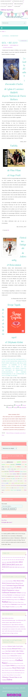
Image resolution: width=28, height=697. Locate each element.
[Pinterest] (20, 695)
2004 (21, 559)
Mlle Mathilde (23, 407)
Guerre (8, 473)
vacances (25, 487)
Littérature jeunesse (7, 3)
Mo (8, 230)
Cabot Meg (7, 651)
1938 (6, 557)
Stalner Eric (22, 672)
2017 (21, 565)
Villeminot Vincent (8, 677)
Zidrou (9, 679)
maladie (16, 478)
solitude (7, 487)
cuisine (13, 466)
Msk (24, 599)
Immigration (17, 476)
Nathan (5, 602)
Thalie (15, 407)
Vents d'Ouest (17, 606)
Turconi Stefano (10, 675)
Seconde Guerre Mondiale (15, 485)
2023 (19, 567)
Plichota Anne (18, 670)
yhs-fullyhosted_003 (21, 620)
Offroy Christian (5, 670)
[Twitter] (11, 695)
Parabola (16, 691)
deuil (16, 466)
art (15, 464)
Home (3, 31)
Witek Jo (16, 677)
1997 (6, 559)
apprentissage (12, 464)
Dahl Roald (19, 655)
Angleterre (3, 464)
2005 (23, 559)
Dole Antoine (12, 658)
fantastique (17, 471)
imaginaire (9, 476)
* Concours (17, 6)
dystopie (22, 466)
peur (5, 483)
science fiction (8, 485)
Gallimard (17, 590)
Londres (7, 478)
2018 (3, 567)
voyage (14, 490)
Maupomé (16, 665)
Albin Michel (17, 581)
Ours (23, 480)
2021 (13, 567)
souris (12, 487)
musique (5, 480)
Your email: (4, 503)
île (6, 476)
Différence (19, 466)
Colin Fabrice (4, 655)
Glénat (7, 433)
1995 (2, 559)
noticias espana (5, 622)
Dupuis (12, 588)
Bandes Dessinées (6, 1)
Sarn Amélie (17, 672)
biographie (23, 464)
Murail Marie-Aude (18, 668)
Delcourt (21, 585)
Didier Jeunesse (6, 588)
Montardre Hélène (8, 668)
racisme (25, 483)
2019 (7, 567)
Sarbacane (14, 604)
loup (9, 478)
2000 (13, 559)
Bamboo (13, 583)
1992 (20, 557)
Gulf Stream (11, 433)
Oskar (10, 602)
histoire (18, 473)
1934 (2, 557)
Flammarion (10, 590)
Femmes (3, 473)
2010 (13, 562)
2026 (2, 569)
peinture (3, 483)
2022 (16, 567)
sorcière (10, 487)
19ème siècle (4, 462)
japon (23, 476)
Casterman (9, 585)
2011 (17, 562)
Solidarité (4, 487)
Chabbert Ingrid (13, 653)
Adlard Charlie (4, 646)
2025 (23, 567)
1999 (10, 559)
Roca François (7, 672)
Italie (21, 476)
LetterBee (18, 405)
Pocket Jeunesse (15, 602)
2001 (15, 559)
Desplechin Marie (5, 658)
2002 (17, 559)
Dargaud (15, 585)
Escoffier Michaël (18, 658)
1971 (11, 557)
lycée (11, 478)
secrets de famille (23, 485)
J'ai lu (13, 595)
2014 (9, 564)
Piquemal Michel (12, 670)
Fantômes (24, 471)
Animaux (8, 464)
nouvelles (21, 480)
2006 (3, 562)
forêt (5, 473)
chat (25, 464)
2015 (13, 564)
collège (3, 466)
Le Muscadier (20, 597)
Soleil (22, 604)
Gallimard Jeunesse (9, 592)
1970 (10, 557)
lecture (25, 476)
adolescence (10, 462)
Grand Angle (23, 592)
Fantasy (21, 471)
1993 (22, 557)
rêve (4, 485)
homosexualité (24, 473)
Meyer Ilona (20, 665)
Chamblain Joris (20, 653)
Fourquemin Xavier (5, 660)
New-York (15, 480)
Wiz (21, 606)
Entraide (3, 471)
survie (18, 487)
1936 (4, 557)
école (25, 466)
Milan (22, 599)
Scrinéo (18, 604)
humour (4, 476)
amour (24, 462)
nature (11, 480)
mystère (8, 480)
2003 (19, 559)
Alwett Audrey (19, 646)
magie (14, 478)
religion (3, 485)
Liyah (24, 405)
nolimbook (22, 626)
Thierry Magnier (6, 606)
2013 (4, 564)
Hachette (9, 595)
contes (8, 466)
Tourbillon (12, 606)
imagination (12, 476)
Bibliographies (18, 3)
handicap (11, 473)
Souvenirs (15, 487)
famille (11, 471)
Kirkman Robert (17, 663)
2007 (5, 562)
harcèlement (14, 473)
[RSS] (14, 695)
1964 (8, 557)
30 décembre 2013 (14, 45)
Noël (18, 480)
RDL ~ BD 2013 (9, 42)
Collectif (8, 655)
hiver (21, 473)
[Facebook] (8, 695)
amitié (19, 462)
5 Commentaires (23, 40)
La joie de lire (8, 597)
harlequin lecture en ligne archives (10, 633)
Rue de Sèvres (8, 604)
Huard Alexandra (11, 663)
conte (5, 466)
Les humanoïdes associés (18, 433)
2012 (21, 562)
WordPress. (23, 691)
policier (10, 483)
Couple (10, 466)
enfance (9, 469)
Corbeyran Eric (13, 655)
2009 (10, 562)
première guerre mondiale (19, 483)
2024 (21, 567)
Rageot (19, 602)
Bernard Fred (16, 648)
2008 (8, 562)
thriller (23, 487)
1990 (18, 557)
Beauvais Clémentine (7, 648)
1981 (15, 557)
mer (18, 478)
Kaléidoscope (17, 595)
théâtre (20, 487)
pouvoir (13, 483)
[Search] (24, 23)
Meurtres (20, 478)
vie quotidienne (7, 490)
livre (4, 478)
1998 (8, 559)
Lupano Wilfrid (9, 665)
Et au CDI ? (3, 6)
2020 (10, 567)
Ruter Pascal (13, 672)
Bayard (18, 583)
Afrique (15, 462)
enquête (18, 469)
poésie (7, 483)
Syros (24, 604)
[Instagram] (17, 695)
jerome (10, 407)
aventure (18, 464)
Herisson (5, 45)
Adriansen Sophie (11, 646)
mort (23, 478)
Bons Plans (4, 520)
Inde (19, 476)
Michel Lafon (17, 599)
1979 (13, 557)
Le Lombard (14, 597)
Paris (25, 480)
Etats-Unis (6, 471)
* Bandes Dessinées (8, 47)
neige (13, 480)
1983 (17, 557)
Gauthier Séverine (12, 660)
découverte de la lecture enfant (15, 631)
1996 (4, 559)
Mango (12, 599)
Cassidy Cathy (15, 651)
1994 (24, 557)
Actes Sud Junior (9, 581)
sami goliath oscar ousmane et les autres (11, 629)
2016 (17, 565)
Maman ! (10, 6)
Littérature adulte (17, 1)
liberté (3, 478)
